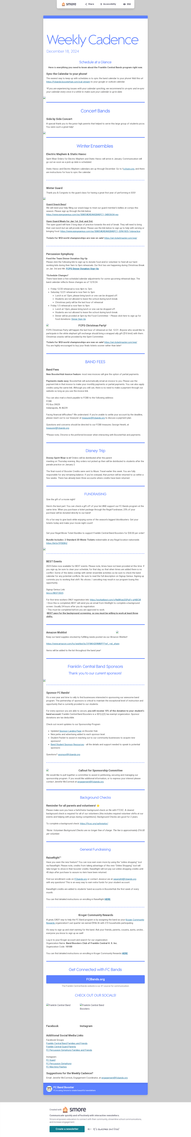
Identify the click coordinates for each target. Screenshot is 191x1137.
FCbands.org (80, 879)
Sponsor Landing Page (70, 731)
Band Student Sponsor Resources (67, 744)
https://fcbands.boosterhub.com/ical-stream (68, 81)
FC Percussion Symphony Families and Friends (69, 1050)
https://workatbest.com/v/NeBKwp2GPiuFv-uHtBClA (115, 599)
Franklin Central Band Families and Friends (66, 1043)
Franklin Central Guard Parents (61, 1046)
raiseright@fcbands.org (124, 879)
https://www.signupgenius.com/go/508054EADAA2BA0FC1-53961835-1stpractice (100, 231)
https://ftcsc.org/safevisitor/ (94, 823)
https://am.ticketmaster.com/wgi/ (120, 238)
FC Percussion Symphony (58, 1063)
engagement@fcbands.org (90, 781)
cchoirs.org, (129, 168)
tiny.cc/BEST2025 (54, 593)
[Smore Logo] (69, 4)
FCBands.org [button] (95, 979)
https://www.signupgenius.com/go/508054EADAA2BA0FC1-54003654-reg (82, 214)
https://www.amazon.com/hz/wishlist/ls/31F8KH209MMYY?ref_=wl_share (82, 643)
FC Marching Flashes (56, 1067)
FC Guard (50, 1060)
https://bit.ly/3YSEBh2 (56, 543)
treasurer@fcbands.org (93, 418)
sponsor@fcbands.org (69, 754)
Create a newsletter (67, 1129)
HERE (107, 899)
